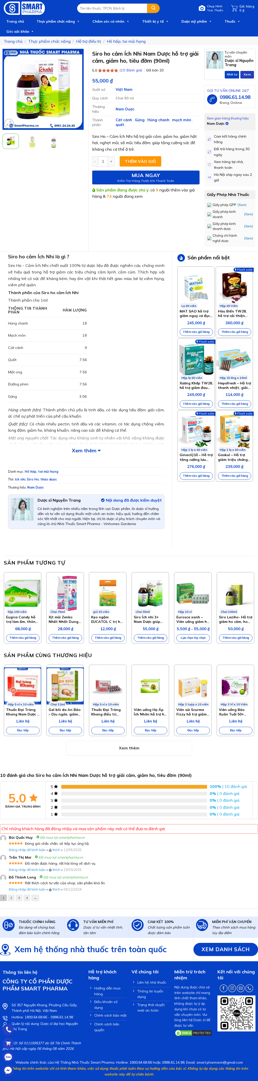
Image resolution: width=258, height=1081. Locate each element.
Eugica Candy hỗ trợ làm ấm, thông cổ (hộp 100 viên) (22, 619)
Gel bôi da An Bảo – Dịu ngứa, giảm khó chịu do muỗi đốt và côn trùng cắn (65, 711)
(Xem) (242, 205)
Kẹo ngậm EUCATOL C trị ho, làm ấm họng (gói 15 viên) (107, 619)
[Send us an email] (241, 988)
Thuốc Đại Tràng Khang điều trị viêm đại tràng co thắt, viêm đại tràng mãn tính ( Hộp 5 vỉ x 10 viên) (107, 711)
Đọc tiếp (23, 730)
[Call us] (249, 988)
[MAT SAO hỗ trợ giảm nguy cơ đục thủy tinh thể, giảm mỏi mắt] (196, 287)
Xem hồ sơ (247, 75)
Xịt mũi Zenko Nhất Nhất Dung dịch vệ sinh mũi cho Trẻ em (63, 619)
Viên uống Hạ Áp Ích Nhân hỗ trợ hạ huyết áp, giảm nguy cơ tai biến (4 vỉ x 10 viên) (150, 711)
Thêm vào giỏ (140, 161)
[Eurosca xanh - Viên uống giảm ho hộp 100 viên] (192, 593)
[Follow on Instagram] (232, 988)
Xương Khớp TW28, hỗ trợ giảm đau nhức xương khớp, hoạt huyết (196, 385)
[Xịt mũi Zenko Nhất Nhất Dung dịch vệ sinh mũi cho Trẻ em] (65, 593)
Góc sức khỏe (17, 31)
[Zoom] (9, 124)
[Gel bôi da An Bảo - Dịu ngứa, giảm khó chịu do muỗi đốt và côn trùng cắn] (65, 685)
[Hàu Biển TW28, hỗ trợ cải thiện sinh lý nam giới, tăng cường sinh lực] (234, 287)
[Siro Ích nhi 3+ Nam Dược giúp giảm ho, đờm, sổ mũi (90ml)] (150, 593)
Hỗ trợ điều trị (88, 41)
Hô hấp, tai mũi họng (126, 41)
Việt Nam (124, 89)
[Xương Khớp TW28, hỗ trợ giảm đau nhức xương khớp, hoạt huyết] (196, 359)
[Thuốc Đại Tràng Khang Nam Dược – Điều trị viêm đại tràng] (22, 685)
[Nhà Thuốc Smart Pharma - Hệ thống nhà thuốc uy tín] (37, 8)
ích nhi (20, 479)
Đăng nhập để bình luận (27, 850)
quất (120, 125)
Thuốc (229, 21)
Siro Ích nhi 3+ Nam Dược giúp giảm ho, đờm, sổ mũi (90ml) (148, 619)
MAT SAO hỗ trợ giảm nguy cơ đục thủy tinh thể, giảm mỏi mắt (195, 313)
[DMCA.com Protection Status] (193, 1032)
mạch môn (182, 120)
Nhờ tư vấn (232, 75)
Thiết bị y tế (153, 21)
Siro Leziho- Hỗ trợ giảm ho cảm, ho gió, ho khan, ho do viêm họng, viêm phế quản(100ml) (235, 619)
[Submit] (153, 8)
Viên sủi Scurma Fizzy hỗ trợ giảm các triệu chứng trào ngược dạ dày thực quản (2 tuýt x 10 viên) (192, 711)
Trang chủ (15, 21)
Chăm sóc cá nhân (108, 21)
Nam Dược (125, 109)
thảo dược (48, 479)
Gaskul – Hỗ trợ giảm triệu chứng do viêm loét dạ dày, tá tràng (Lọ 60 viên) (233, 457)
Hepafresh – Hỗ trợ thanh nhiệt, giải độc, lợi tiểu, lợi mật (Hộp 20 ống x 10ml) (234, 385)
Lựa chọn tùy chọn (193, 637)
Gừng (140, 120)
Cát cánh (124, 120)
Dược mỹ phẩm (194, 21)
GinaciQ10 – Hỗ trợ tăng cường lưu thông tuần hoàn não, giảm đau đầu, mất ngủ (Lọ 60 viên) (196, 457)
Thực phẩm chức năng (56, 21)
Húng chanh (158, 120)
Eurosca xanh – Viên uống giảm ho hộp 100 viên (192, 619)
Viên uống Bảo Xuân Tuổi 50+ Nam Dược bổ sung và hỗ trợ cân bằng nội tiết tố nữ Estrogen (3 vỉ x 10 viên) (235, 711)
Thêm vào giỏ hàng (196, 332)
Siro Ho (33, 479)
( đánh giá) (131, 70)
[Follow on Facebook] (224, 988)
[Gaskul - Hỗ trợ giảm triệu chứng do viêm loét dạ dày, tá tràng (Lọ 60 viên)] (234, 431)
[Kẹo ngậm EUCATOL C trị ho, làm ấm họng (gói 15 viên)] (107, 593)
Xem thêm (85, 450)
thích (56, 850)
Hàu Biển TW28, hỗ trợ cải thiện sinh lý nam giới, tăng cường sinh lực (232, 313)
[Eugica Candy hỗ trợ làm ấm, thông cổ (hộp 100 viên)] (22, 593)
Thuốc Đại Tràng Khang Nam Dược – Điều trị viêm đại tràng (22, 711)
